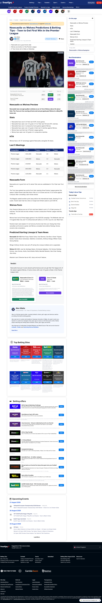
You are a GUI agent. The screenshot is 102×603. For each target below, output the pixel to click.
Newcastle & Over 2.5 (17, 94)
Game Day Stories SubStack (30, 327)
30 (91, 198)
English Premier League (27, 560)
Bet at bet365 (23, 299)
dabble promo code (72, 67)
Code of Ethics (18, 586)
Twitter (19, 327)
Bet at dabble (50, 293)
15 (89, 207)
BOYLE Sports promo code (74, 154)
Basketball (50, 556)
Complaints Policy (48, 582)
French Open (38, 560)
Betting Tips (3, 556)
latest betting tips (33, 23)
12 (89, 204)
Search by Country (65, 562)
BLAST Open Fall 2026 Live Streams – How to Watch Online (29, 521)
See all (69, 11)
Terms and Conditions (37, 584)
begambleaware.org (71, 80)
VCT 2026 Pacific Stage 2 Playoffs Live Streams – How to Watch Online (32, 515)
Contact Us (2, 591)
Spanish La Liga (25, 562)
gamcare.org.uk (96, 597)
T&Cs (88, 92)
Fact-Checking (18, 582)
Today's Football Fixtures (27, 558)
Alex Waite (17, 37)
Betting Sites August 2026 (68, 556)
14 (89, 198)
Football (23, 556)
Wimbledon (38, 562)
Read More (14, 330)
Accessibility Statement (49, 586)
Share (62, 39)
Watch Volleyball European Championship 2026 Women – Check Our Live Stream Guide (36, 507)
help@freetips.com (16, 547)
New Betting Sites (65, 558)
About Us (2, 589)
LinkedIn (14, 327)
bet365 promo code (89, 101)
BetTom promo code (72, 130)
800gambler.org (6, 599)
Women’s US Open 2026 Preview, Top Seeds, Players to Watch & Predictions (33, 531)
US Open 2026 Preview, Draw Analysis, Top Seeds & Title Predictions (32, 533)
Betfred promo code (72, 141)
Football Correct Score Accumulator (9, 560)
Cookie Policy (35, 589)
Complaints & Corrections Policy (22, 584)
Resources (79, 556)
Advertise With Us (4, 582)
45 (91, 201)
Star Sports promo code (73, 118)
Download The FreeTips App (6, 584)
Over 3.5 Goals (14, 99)
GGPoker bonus (71, 89)
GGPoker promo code (89, 89)
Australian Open (39, 558)
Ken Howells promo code (73, 78)
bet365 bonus (71, 101)
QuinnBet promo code (73, 167)
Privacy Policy (35, 586)
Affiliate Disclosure (48, 589)
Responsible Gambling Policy (50, 584)
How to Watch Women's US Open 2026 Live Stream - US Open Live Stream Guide (35, 529)
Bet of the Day (4, 558)
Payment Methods (65, 560)
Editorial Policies (19, 589)
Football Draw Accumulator (7, 562)
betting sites (48, 23)
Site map (2, 593)
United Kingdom (81, 547)
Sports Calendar (80, 558)
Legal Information (36, 582)
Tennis (37, 556)
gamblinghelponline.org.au (20, 599)
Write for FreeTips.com (5, 586)
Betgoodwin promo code (73, 181)
